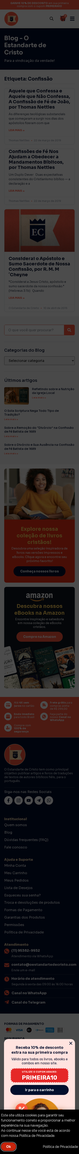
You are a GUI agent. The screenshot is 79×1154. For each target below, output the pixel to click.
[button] (71, 1043)
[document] (39, 577)
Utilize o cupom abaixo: (39, 1071)
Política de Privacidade (60, 1147)
